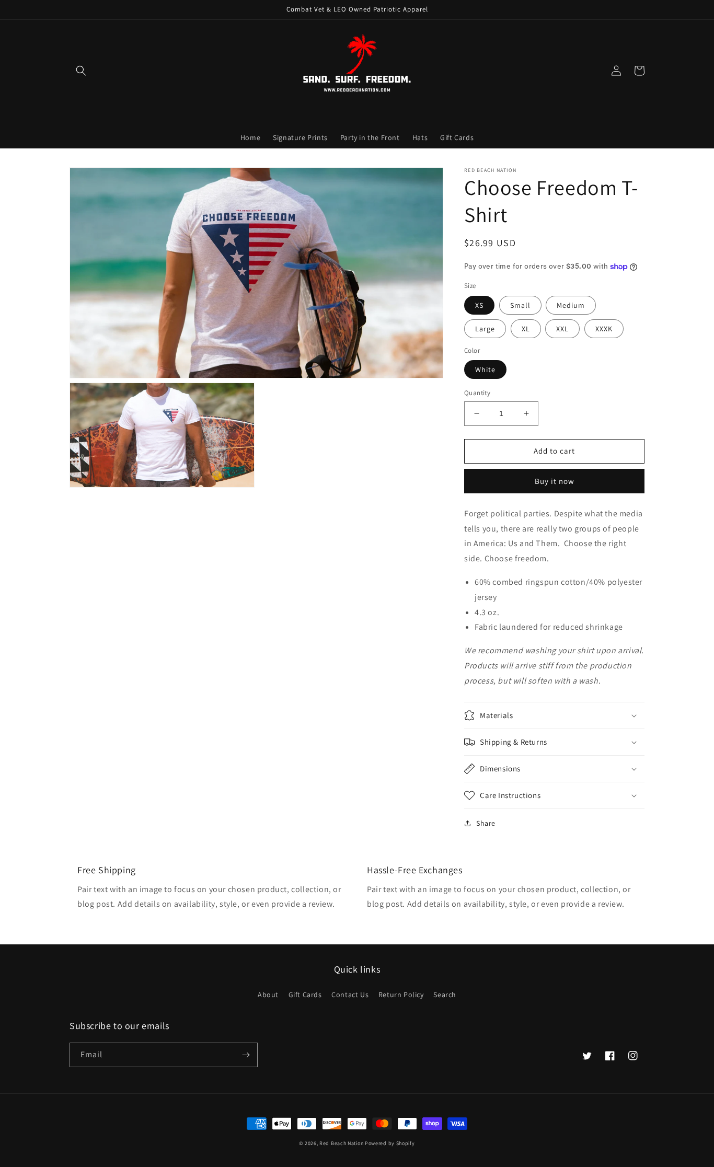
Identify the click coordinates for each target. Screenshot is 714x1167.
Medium (571, 305)
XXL (562, 328)
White (485, 369)
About (268, 994)
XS (479, 305)
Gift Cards (305, 994)
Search (444, 994)
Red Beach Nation (341, 1143)
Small (520, 305)
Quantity (477, 392)
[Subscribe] (245, 1055)
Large (485, 328)
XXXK (604, 328)
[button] (81, 70)
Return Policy (401, 994)
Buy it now (554, 481)
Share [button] (486, 823)
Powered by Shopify (390, 1143)
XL (526, 328)
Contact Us (349, 994)
